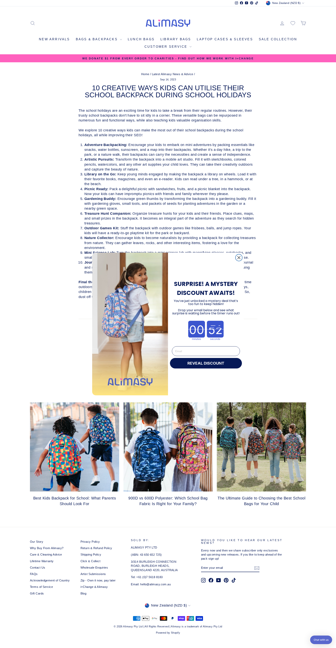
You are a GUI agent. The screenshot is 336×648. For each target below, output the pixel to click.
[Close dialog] (238, 257)
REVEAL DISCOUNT (205, 363)
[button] (321, 640)
